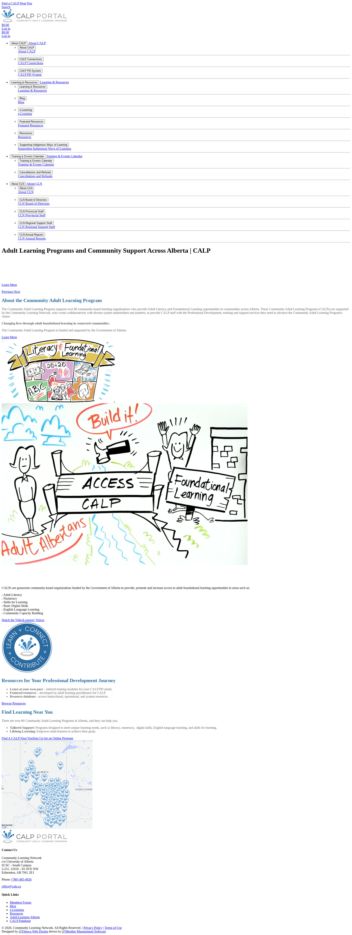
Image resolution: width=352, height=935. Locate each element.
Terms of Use (113, 927)
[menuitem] (20, 902)
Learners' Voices (33, 620)
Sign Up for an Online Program (53, 738)
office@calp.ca (11, 886)
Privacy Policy (93, 927)
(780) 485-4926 (21, 879)
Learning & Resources (24, 82)
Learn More (9, 285)
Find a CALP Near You (17, 3)
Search (6, 7)
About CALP (18, 43)
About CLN (17, 183)
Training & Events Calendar (27, 156)
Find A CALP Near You (17, 738)
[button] (8, 291)
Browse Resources (14, 703)
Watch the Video (12, 620)
